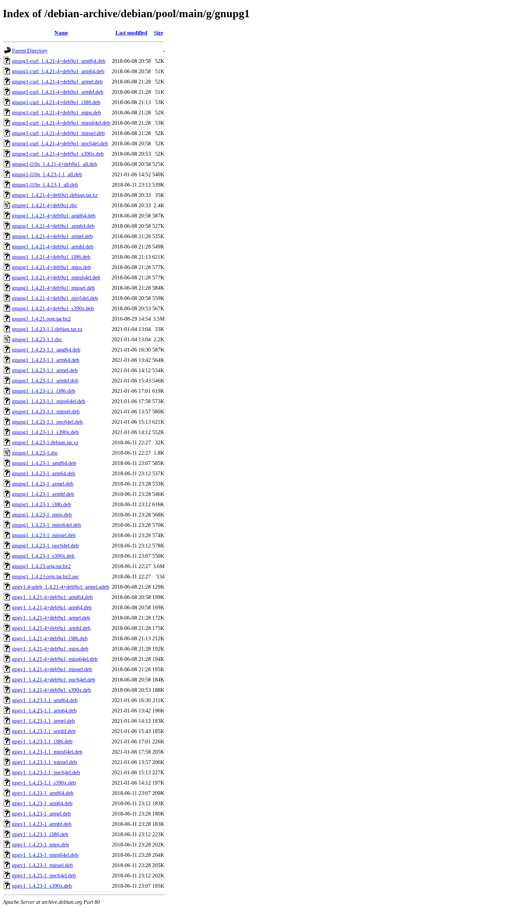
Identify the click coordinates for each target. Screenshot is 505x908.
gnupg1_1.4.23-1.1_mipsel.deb (46, 411)
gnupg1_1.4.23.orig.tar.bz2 (41, 566)
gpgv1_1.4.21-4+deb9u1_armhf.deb (51, 628)
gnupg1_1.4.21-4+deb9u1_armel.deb (52, 236)
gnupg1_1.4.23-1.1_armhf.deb (45, 381)
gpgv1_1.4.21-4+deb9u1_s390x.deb (51, 690)
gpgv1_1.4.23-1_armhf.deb (41, 824)
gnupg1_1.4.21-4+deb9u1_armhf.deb (52, 247)
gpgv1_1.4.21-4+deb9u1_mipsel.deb (52, 669)
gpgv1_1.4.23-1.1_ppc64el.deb (46, 772)
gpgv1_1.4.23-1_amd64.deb (43, 793)
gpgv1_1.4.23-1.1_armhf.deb (44, 731)
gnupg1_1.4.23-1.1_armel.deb (45, 370)
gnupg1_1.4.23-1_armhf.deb (43, 494)
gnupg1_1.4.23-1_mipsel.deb (44, 535)
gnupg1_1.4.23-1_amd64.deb (44, 463)
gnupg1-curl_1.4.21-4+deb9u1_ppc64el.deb (60, 143)
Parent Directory (30, 51)
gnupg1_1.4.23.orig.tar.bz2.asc (45, 576)
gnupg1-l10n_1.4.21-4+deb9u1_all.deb (54, 164)
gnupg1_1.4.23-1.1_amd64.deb (46, 350)
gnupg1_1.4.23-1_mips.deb (42, 515)
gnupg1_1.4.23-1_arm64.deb (43, 473)
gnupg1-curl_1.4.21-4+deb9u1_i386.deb (56, 102)
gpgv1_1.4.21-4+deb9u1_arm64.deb (52, 607)
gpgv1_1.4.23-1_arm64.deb (42, 803)
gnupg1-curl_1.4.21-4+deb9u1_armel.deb (57, 82)
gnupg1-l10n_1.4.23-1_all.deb (45, 185)
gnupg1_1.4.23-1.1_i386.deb (43, 391)
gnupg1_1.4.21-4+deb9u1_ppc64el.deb (55, 298)
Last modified (131, 33)
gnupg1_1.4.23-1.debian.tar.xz (45, 442)
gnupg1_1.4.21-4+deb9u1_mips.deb (51, 267)
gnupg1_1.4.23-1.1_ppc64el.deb (47, 422)
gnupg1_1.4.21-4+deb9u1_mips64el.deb (56, 277)
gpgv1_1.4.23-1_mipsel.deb (42, 865)
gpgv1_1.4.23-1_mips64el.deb (45, 855)
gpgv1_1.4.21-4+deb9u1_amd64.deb (52, 597)
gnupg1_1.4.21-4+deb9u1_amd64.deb (54, 216)
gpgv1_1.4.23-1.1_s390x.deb (44, 783)
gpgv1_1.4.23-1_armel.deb (41, 814)
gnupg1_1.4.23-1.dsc (35, 453)
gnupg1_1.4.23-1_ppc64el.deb (45, 546)
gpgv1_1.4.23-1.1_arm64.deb (44, 710)
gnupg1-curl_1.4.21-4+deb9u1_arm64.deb (58, 71)
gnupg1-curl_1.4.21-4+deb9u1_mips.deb (56, 112)
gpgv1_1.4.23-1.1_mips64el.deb (47, 752)
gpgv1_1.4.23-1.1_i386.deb (42, 741)
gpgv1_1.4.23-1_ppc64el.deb (44, 875)
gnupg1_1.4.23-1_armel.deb (43, 484)
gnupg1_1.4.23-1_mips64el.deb (46, 525)
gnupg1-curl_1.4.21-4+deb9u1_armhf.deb (57, 92)
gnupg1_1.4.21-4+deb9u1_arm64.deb (53, 226)
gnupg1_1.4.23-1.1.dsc (37, 339)
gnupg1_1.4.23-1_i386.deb (41, 504)
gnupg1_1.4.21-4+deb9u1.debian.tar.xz (55, 195)
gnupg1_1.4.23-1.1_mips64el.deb (48, 401)
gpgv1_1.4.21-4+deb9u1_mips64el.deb (55, 659)
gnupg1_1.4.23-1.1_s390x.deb (45, 432)
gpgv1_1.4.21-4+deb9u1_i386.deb (50, 638)
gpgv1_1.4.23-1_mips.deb (40, 845)
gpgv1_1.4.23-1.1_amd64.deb (45, 700)
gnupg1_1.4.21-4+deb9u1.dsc (44, 205)
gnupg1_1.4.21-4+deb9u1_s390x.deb (53, 308)
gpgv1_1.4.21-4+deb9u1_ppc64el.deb (53, 680)
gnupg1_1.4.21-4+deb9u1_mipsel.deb (53, 288)
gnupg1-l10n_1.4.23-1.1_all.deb (47, 174)
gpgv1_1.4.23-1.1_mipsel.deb (44, 762)
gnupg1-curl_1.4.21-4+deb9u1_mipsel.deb (58, 133)
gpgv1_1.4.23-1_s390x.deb (42, 886)
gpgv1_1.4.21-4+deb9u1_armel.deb (51, 618)
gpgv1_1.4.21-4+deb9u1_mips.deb (50, 649)
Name (61, 33)
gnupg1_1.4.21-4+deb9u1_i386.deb (51, 257)
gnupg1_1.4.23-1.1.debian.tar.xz (47, 329)
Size (158, 33)
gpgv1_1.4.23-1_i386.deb (40, 834)
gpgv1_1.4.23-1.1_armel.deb (43, 721)
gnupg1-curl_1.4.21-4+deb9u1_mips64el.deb (61, 123)
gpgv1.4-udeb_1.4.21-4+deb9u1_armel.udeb (60, 587)
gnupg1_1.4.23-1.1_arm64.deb (45, 360)
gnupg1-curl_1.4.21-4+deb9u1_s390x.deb (58, 154)
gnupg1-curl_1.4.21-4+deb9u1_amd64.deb (58, 61)
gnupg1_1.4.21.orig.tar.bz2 (41, 319)
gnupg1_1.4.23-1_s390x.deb (43, 556)
